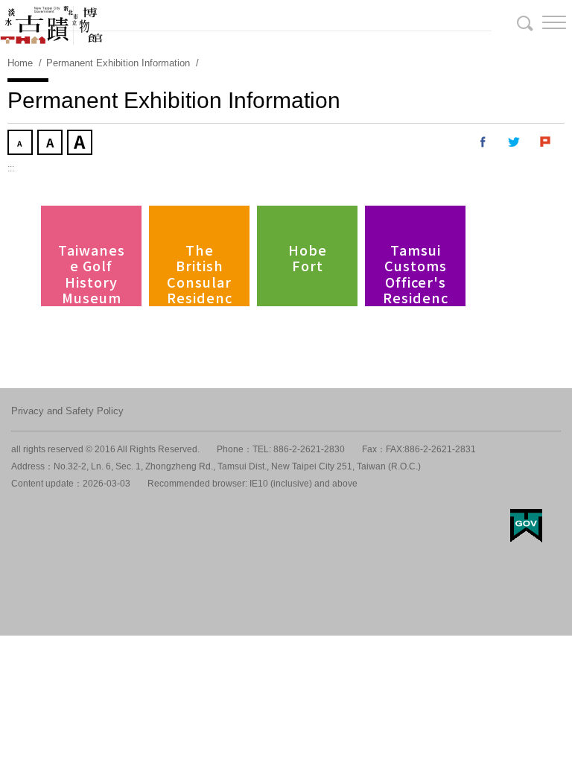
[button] (542, 22)
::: (10, 168)
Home (20, 63)
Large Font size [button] (81, 143)
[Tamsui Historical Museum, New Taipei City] (286, 22)
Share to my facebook (483, 142)
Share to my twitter (514, 142)
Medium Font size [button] (51, 143)
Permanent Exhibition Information (118, 63)
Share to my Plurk (546, 142)
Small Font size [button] (21, 143)
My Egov (526, 525)
